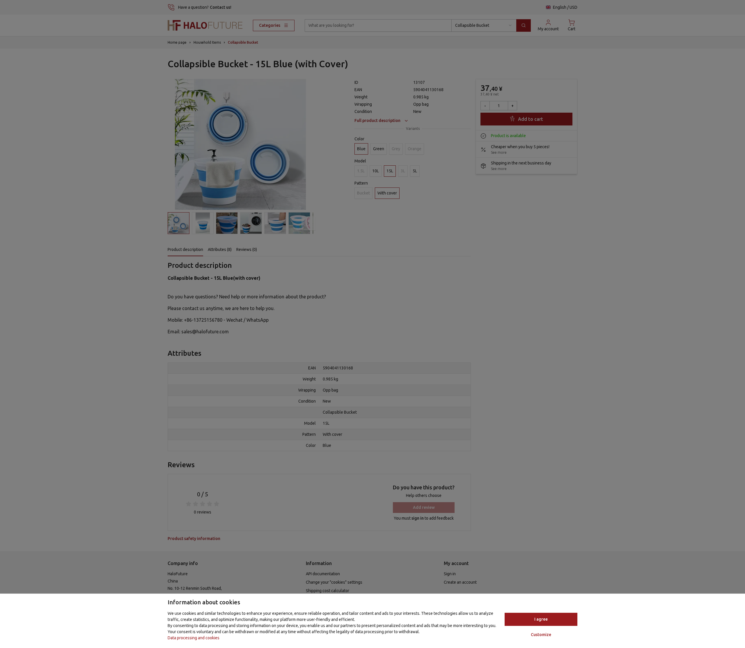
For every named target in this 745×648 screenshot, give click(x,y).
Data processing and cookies (193, 637)
